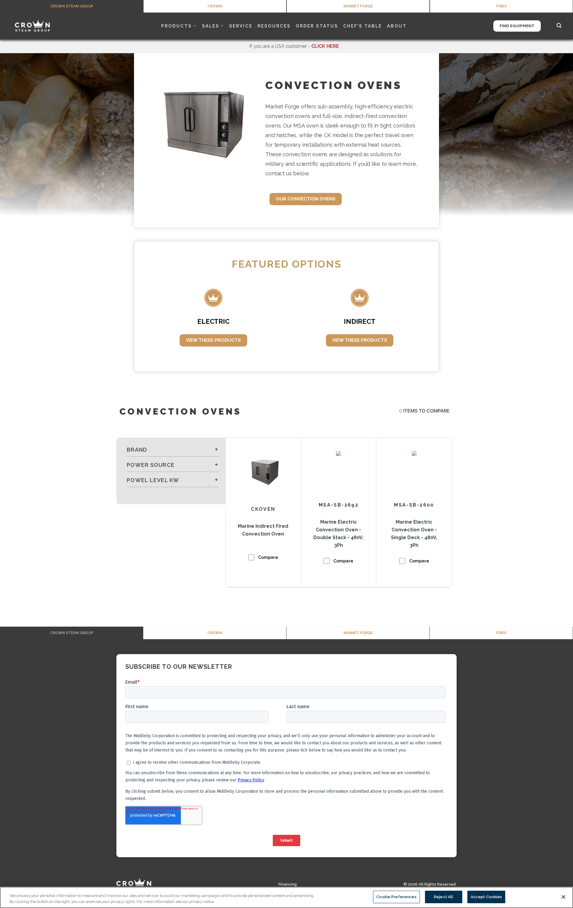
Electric (213, 321)
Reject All (443, 897)
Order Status (317, 26)
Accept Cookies (486, 897)
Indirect (359, 321)
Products (176, 26)
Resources (274, 26)
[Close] (563, 897)
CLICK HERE (325, 46)
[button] (559, 26)
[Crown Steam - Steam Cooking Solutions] (40, 26)
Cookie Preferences (396, 897)
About (397, 26)
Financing (287, 884)
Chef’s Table (362, 26)
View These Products (213, 340)
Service (240, 26)
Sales (210, 26)
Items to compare (424, 411)
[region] (286, 897)
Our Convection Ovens (305, 199)
